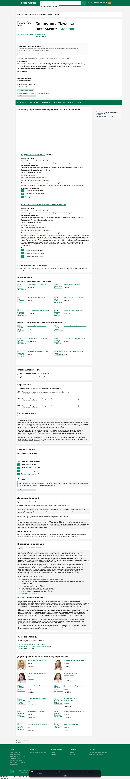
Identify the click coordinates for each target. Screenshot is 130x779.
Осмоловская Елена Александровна (70, 674)
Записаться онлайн (14, 742)
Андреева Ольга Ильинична (37, 686)
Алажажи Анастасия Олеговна (74, 660)
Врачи (28, 2)
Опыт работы (34, 102)
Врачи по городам (15, 754)
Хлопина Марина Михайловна (37, 338)
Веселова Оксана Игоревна (73, 310)
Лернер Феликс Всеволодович (74, 297)
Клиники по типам (15, 758)
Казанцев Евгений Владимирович (75, 326)
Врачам (113, 1)
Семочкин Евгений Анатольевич (74, 338)
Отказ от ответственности (96, 754)
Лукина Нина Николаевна (72, 284)
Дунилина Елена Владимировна (74, 686)
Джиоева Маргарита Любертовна (74, 711)
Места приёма (21, 102)
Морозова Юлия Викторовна (37, 660)
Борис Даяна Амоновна (71, 724)
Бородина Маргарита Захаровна (38, 724)
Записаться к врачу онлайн (49, 6)
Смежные (80, 102)
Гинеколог (21, 597)
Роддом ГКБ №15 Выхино (33, 155)
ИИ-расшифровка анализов (38, 752)
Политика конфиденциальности (98, 752)
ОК (65, 775)
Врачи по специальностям (17, 756)
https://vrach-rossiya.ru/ (17, 3)
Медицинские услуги (16, 760)
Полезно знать (14, 764)
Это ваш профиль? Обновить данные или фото (31, 34)
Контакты (72, 754)
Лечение (71, 102)
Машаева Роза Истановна (36, 711)
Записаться (4, 778)
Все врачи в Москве (27, 648)
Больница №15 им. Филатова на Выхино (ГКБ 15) (43, 205)
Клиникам (119, 1)
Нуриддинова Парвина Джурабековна (71, 699)
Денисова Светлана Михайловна (38, 310)
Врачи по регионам (15, 752)
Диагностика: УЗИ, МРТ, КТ (18, 762)
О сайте (72, 752)
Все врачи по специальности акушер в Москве (36, 646)
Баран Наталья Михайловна (37, 284)
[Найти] (83, 3)
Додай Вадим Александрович (73, 351)
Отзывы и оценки (59, 102)
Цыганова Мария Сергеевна (37, 326)
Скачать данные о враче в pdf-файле (33, 644)
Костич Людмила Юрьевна (36, 297)
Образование (46, 102)
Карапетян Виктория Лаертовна (38, 351)
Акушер (20, 548)
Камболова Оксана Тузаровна (37, 698)
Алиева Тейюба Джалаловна (37, 673)
